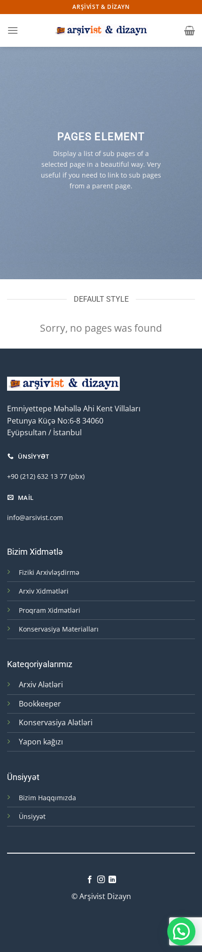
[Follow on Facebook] (89, 880)
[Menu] (12, 30)
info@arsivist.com (35, 517)
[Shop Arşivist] (101, 30)
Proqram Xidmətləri (49, 610)
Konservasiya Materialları (59, 629)
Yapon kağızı (41, 741)
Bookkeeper (40, 704)
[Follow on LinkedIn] (112, 880)
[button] (181, 931)
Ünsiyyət (32, 816)
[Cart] (189, 30)
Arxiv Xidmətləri (44, 591)
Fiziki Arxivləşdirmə (49, 572)
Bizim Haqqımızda (47, 797)
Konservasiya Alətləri (56, 722)
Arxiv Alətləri (41, 684)
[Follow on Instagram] (101, 880)
